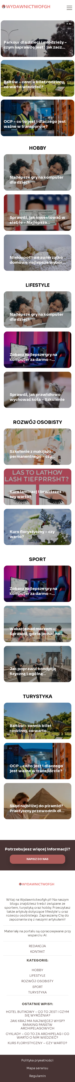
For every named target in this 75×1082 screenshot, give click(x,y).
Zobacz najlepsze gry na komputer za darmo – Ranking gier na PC (33, 357)
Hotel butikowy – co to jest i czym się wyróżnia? (37, 1013)
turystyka (37, 696)
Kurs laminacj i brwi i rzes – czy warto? (37, 494)
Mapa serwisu (37, 1068)
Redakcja (37, 946)
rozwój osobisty (37, 422)
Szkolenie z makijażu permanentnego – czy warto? (31, 454)
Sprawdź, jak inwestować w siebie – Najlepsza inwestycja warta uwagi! (37, 220)
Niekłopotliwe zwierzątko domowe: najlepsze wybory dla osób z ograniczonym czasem (37, 260)
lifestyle (38, 285)
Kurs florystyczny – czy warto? (32, 534)
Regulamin (37, 1076)
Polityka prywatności (37, 1060)
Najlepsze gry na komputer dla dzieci (36, 180)
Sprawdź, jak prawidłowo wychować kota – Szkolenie (37, 397)
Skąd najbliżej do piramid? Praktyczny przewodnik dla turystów (36, 808)
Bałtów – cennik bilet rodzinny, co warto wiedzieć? (34, 84)
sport (37, 559)
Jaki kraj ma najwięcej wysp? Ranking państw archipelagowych (37, 1024)
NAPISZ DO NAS (37, 859)
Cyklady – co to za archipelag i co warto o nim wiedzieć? (37, 1036)
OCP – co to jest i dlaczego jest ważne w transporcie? (35, 124)
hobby (37, 148)
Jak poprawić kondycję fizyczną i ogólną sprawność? (33, 671)
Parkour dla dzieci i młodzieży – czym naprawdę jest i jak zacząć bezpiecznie (35, 45)
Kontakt (37, 952)
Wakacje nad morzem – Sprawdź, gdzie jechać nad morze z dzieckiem (36, 631)
